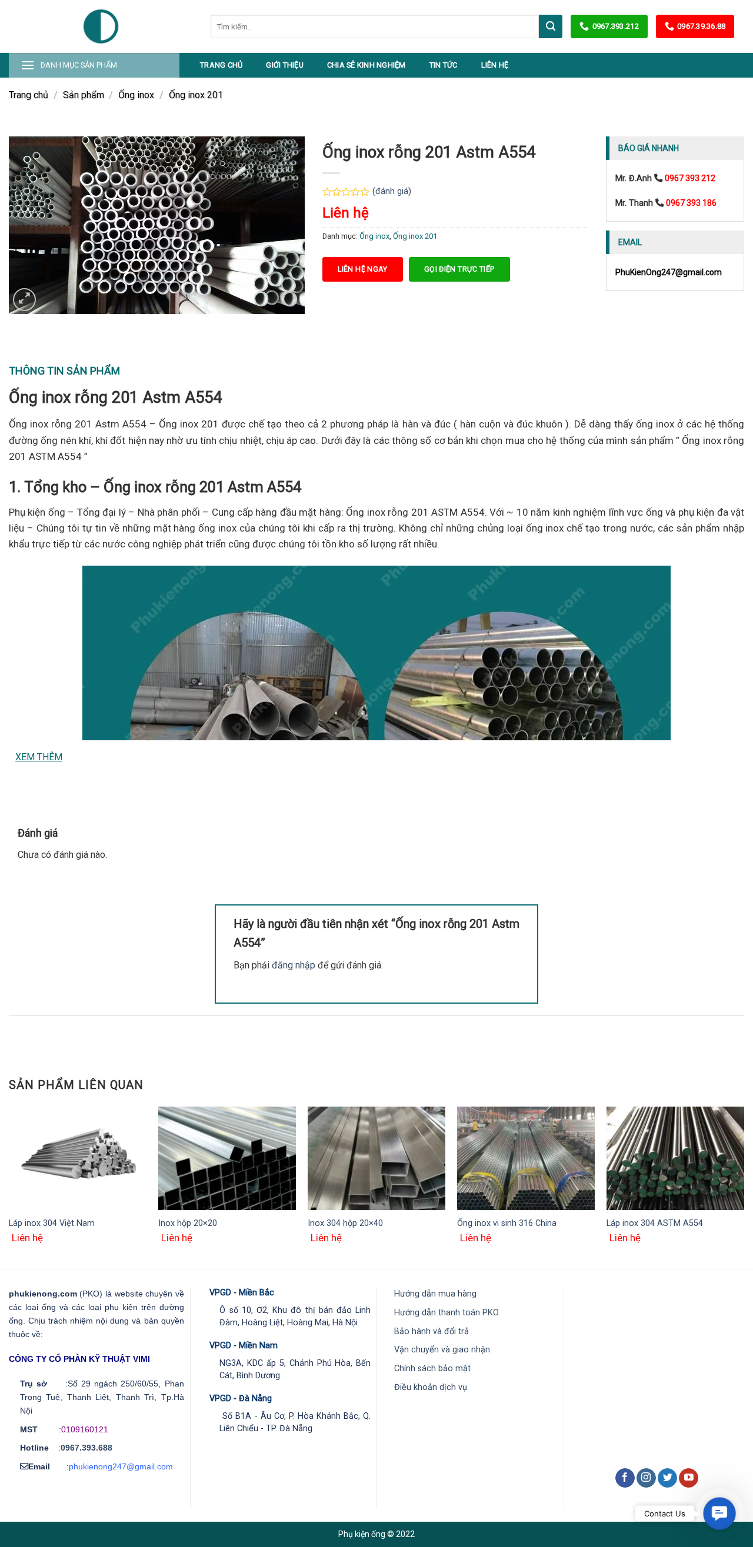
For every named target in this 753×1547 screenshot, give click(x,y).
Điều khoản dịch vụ (430, 1387)
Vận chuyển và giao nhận (442, 1350)
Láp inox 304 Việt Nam (52, 1223)
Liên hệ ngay (362, 269)
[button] (719, 1513)
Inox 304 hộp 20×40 (345, 1223)
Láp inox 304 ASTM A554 (655, 1223)
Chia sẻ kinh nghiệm (366, 65)
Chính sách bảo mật (432, 1369)
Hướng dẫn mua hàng (435, 1294)
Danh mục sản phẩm (79, 65)
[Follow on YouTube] (688, 1478)
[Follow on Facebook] (625, 1478)
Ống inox (136, 95)
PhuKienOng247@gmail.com (668, 272)
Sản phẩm (83, 95)
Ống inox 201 (196, 95)
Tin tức (443, 65)
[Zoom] (24, 299)
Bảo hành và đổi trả (431, 1331)
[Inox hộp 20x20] (227, 1158)
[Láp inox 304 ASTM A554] (675, 1158)
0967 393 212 (690, 178)
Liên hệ (495, 65)
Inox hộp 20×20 (187, 1223)
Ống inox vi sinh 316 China (507, 1223)
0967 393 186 (691, 203)
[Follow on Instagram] (646, 1478)
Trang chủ (221, 65)
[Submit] (550, 26)
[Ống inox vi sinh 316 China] (526, 1158)
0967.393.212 (615, 26)
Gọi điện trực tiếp (459, 269)
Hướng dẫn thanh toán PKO (446, 1313)
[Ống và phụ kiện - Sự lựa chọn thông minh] (101, 26)
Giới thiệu (285, 65)
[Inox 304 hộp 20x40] (376, 1158)
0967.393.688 (86, 1447)
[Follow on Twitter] (667, 1478)
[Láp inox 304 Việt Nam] (77, 1158)
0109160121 (84, 1429)
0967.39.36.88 (701, 26)
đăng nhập (293, 965)
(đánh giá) (391, 191)
